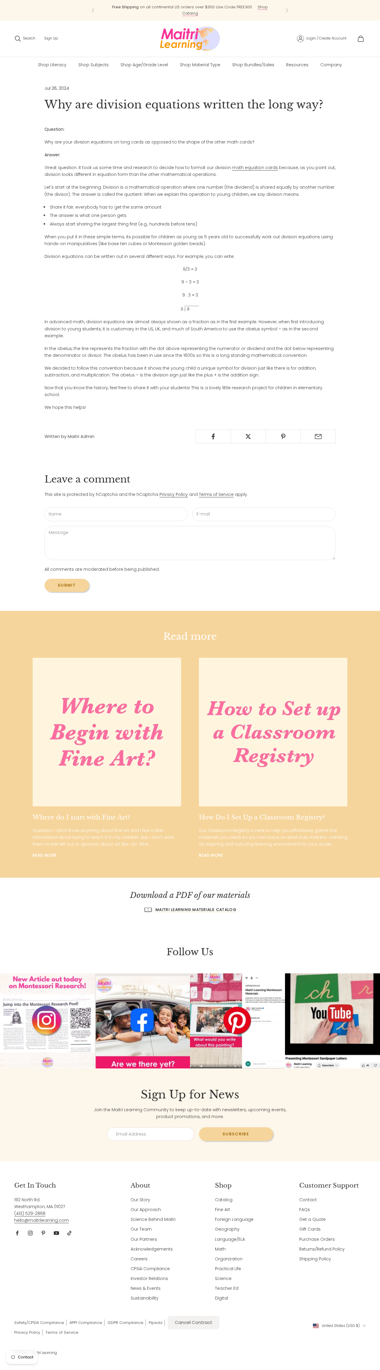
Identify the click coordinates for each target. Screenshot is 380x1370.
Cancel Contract (193, 1322)
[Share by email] (318, 436)
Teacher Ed (226, 1288)
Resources (297, 65)
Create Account (332, 38)
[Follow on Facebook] (17, 1233)
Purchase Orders (317, 1239)
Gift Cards (310, 1229)
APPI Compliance (85, 1322)
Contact (308, 1200)
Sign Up (51, 38)
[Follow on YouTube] (56, 1233)
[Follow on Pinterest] (43, 1233)
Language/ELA (230, 1239)
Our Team (141, 1229)
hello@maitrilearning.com (41, 1220)
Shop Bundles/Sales (253, 65)
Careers (139, 1259)
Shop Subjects (93, 65)
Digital (221, 1298)
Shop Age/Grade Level (144, 65)
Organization (229, 1259)
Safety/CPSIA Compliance (39, 1322)
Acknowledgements (152, 1249)
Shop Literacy (52, 65)
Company (331, 65)
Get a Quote (312, 1219)
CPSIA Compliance (150, 1269)
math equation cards (255, 168)
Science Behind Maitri (153, 1219)
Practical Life (228, 1269)
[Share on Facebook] (213, 436)
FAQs (304, 1210)
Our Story (140, 1200)
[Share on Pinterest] (283, 436)
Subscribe (236, 1134)
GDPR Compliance (125, 1322)
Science (223, 1278)
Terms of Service (216, 494)
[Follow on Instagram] (30, 1233)
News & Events (146, 1288)
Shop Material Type (200, 65)
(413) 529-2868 (29, 1213)
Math (220, 1249)
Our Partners (144, 1239)
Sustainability (145, 1298)
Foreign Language (234, 1219)
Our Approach (146, 1210)
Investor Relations (149, 1278)
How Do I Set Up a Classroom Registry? (262, 817)
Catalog (223, 1200)
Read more (45, 855)
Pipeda (155, 1322)
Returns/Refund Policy (322, 1249)
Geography (227, 1229)
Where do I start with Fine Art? (81, 817)
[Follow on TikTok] (69, 1233)
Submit (67, 585)
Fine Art (222, 1210)
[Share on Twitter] (248, 436)
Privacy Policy (173, 494)
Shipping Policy (315, 1259)
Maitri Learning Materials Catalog (196, 909)
